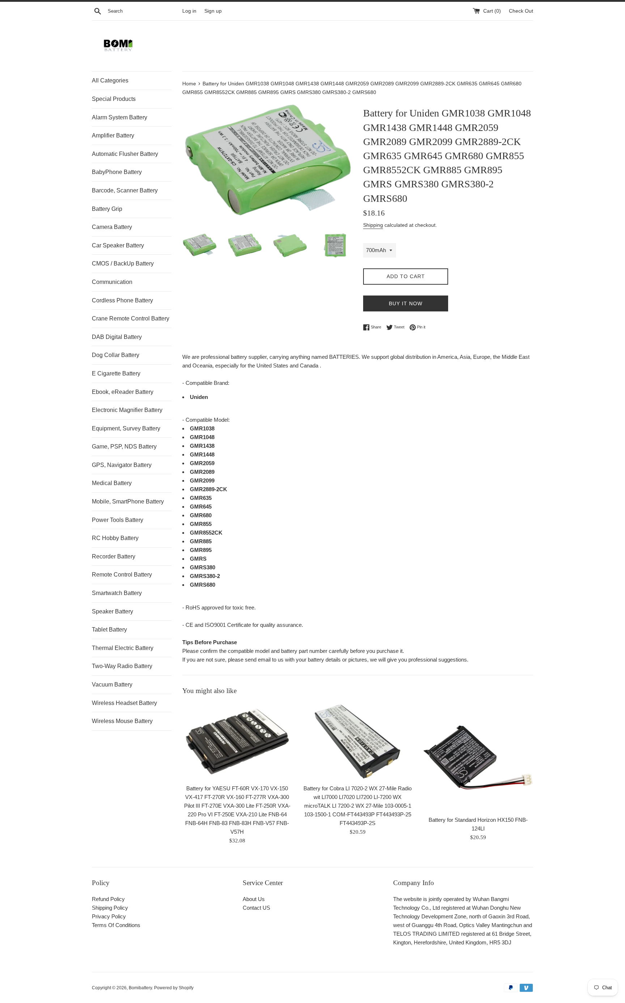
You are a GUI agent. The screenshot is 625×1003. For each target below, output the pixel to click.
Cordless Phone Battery (122, 300)
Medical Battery (112, 483)
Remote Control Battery (122, 574)
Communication (112, 282)
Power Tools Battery (117, 520)
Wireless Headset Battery (124, 703)
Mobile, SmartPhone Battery (128, 501)
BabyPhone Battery (117, 172)
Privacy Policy (109, 916)
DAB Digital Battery (117, 337)
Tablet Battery (109, 629)
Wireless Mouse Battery (122, 721)
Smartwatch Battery (117, 593)
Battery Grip (107, 209)
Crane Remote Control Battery (130, 318)
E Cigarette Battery (116, 373)
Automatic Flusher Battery (125, 154)
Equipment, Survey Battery (126, 428)
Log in (189, 11)
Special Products (114, 99)
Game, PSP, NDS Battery (124, 446)
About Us (254, 899)
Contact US (256, 908)
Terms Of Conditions (116, 925)
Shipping (373, 225)
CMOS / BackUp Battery (123, 263)
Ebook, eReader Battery (122, 392)
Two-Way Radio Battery (122, 666)
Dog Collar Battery (115, 355)
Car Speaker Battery (118, 245)
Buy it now (405, 303)
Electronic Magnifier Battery (127, 410)
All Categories (110, 80)
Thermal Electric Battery (122, 648)
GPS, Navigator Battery (122, 465)
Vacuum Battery (112, 684)
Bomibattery (140, 987)
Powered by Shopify (174, 987)
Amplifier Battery (113, 135)
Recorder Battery (113, 556)
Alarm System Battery (119, 117)
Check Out (521, 11)
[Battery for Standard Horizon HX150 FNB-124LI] (478, 757)
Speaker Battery (112, 611)
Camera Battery (112, 227)
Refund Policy (108, 899)
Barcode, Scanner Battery (125, 190)
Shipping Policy (110, 908)
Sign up (213, 11)
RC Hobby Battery (115, 538)
